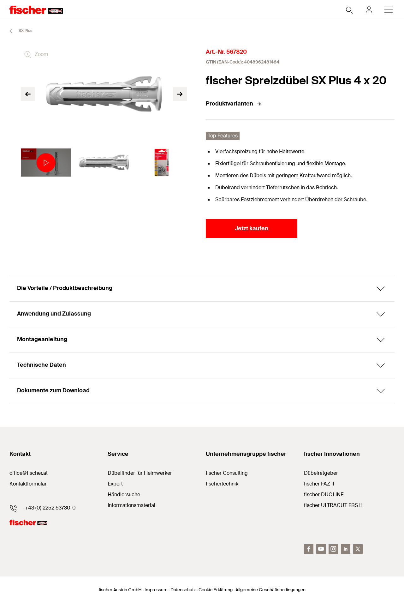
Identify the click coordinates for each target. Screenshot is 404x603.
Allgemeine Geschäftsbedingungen (270, 590)
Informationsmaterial (131, 505)
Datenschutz (183, 590)
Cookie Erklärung (216, 590)
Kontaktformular (28, 483)
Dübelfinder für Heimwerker (140, 473)
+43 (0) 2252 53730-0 (50, 507)
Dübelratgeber (321, 473)
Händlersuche (124, 494)
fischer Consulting (227, 473)
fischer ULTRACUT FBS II (333, 505)
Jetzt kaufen (251, 228)
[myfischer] (369, 10)
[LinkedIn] (345, 549)
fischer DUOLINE (324, 494)
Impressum (156, 590)
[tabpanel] (46, 162)
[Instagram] (333, 549)
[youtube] (321, 549)
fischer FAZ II (319, 483)
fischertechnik (222, 483)
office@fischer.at (28, 473)
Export (115, 483)
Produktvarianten (229, 103)
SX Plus (25, 30)
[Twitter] (358, 549)
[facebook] (308, 549)
